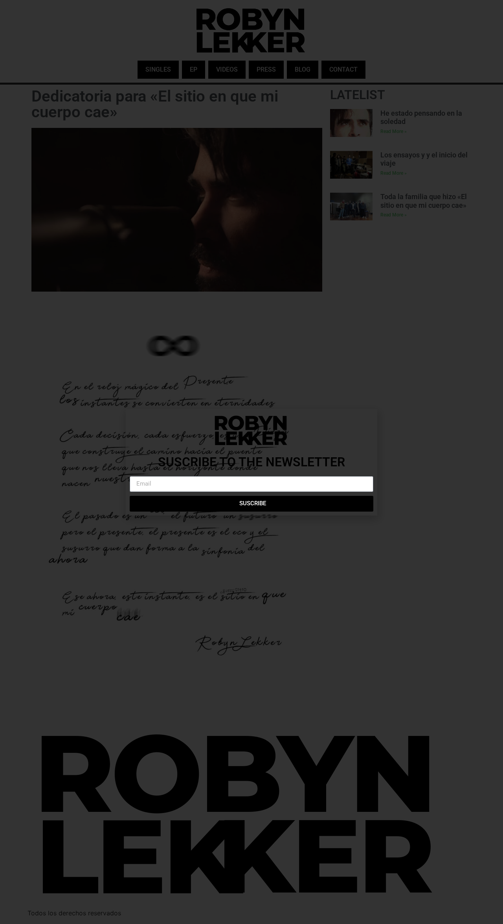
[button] (366, 420)
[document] (251, 462)
